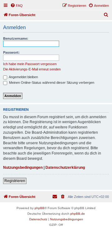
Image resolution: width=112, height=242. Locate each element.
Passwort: (11, 52)
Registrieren (14, 181)
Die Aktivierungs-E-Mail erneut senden (32, 69)
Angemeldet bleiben (23, 77)
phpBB (39, 208)
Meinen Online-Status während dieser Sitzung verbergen (51, 82)
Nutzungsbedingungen (23, 167)
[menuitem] (16, 5)
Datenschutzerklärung (65, 167)
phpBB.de (77, 213)
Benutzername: (15, 38)
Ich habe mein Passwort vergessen (30, 64)
